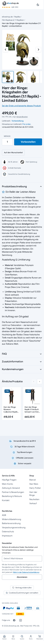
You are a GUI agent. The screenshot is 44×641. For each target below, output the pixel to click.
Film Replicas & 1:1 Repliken (13, 20)
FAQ (4, 353)
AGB (4, 515)
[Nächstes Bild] (38, 49)
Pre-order (26, 124)
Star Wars (33, 484)
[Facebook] (14, 620)
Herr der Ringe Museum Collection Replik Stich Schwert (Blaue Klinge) (10, 412)
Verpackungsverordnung (13, 527)
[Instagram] (20, 620)
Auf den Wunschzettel (13, 152)
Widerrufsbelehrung (11, 519)
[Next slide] (39, 381)
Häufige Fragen (9, 480)
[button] (8, 77)
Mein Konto (7, 484)
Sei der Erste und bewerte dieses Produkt (21, 105)
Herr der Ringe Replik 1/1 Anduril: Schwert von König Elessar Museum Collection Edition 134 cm (32, 413)
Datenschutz (8, 531)
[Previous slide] (33, 381)
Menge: (7, 136)
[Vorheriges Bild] (5, 49)
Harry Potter (35, 488)
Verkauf (33, 503)
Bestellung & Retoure (12, 496)
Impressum (7, 535)
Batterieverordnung (11, 523)
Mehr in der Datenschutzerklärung (26, 572)
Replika (17, 17)
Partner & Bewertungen (13, 492)
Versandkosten (22, 117)
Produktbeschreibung (14, 186)
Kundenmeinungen (12, 369)
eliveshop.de (7, 17)
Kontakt (5, 500)
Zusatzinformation (12, 361)
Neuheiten (34, 499)
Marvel (32, 480)
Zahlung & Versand (11, 488)
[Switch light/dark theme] (38, 4)
